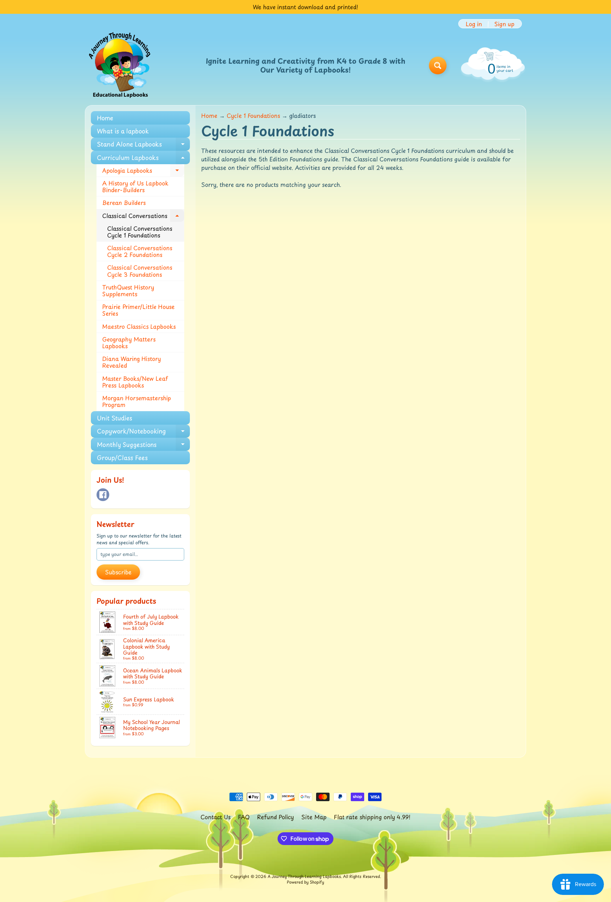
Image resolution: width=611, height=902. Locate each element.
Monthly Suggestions (143, 445)
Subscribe (118, 572)
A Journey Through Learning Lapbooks (304, 876)
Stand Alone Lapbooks (143, 145)
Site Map (313, 816)
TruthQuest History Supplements (128, 290)
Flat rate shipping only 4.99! (372, 816)
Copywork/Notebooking (143, 432)
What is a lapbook (123, 131)
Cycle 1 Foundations (253, 115)
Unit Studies (114, 418)
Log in (474, 24)
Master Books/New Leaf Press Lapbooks (135, 381)
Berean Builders (124, 202)
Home (105, 117)
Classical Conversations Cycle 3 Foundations (139, 270)
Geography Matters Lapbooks (129, 342)
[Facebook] (103, 494)
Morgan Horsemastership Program (136, 401)
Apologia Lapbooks (143, 171)
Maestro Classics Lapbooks (139, 326)
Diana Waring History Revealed (131, 361)
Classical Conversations (143, 216)
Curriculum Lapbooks (143, 158)
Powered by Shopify (305, 882)
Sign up (504, 24)
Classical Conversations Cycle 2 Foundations (139, 251)
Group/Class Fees (122, 457)
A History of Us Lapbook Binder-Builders (135, 186)
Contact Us (215, 816)
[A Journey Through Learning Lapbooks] (120, 65)
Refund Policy (275, 816)
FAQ (244, 816)
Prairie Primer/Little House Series (138, 309)
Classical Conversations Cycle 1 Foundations (139, 231)
